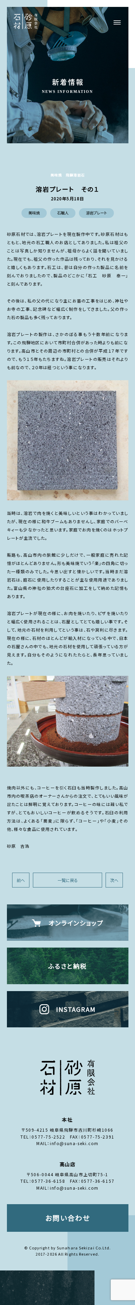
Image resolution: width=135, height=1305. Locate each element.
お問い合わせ (67, 1218)
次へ (114, 880)
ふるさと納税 (67, 965)
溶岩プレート (96, 212)
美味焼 (34, 212)
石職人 (63, 212)
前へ (21, 880)
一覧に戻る (67, 880)
